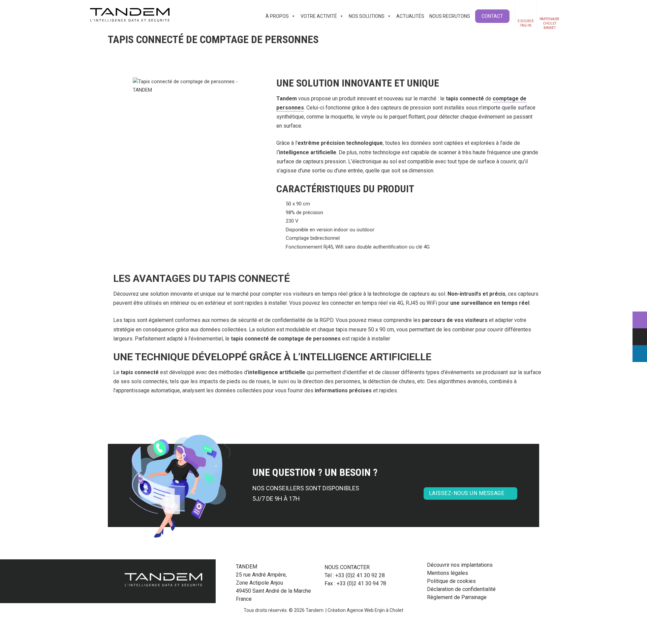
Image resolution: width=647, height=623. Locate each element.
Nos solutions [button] (366, 16)
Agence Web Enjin (366, 610)
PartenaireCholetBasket (549, 23)
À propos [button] (277, 16)
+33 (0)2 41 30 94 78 (361, 583)
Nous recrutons (449, 16)
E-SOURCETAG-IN (526, 23)
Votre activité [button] (319, 16)
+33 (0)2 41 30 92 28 (360, 575)
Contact (492, 16)
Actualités (410, 16)
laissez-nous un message (466, 493)
